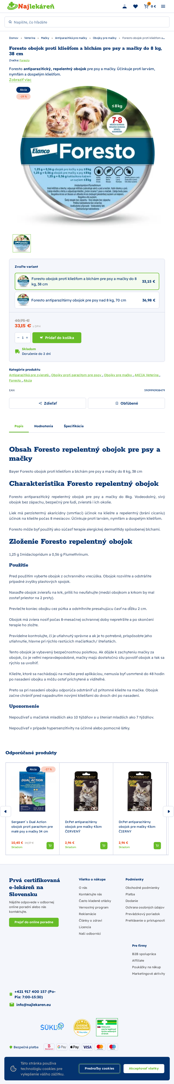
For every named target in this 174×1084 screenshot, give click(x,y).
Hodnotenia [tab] (43, 426)
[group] (32, 809)
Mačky (45, 38)
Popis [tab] (18, 426)
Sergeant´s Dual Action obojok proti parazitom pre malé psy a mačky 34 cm (32, 826)
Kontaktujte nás (90, 894)
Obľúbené (129, 403)
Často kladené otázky (95, 901)
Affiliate (138, 960)
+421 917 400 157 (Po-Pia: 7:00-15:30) (35, 994)
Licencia (85, 927)
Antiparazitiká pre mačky (71, 38)
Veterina (30, 38)
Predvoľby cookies (99, 1068)
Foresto (24, 60)
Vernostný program (94, 907)
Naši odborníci (90, 934)
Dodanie (132, 901)
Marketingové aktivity (148, 974)
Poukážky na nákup (146, 967)
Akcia (23, 89)
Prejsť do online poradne (33, 922)
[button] (50, 845)
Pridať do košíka (59, 337)
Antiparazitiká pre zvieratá (29, 375)
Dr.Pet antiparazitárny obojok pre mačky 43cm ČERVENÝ (83, 826)
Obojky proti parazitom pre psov (76, 375)
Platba (130, 894)
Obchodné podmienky (142, 888)
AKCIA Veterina (147, 375)
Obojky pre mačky (105, 38)
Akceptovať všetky (144, 1068)
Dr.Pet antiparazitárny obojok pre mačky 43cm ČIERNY (137, 826)
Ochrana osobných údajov (145, 907)
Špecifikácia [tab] (74, 426)
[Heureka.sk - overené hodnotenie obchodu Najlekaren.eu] (82, 1027)
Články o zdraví (90, 920)
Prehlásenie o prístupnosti (145, 920)
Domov (14, 38)
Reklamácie (87, 914)
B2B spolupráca (144, 954)
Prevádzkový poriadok (143, 914)
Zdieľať (50, 403)
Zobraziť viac (20, 79)
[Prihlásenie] (124, 6)
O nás (83, 888)
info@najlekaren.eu (33, 1004)
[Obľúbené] (135, 6)
